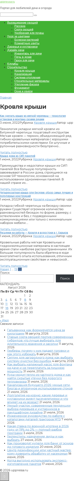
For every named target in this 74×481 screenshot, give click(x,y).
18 (6, 308)
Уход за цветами (18, 36)
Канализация (23, 74)
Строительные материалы (31, 81)
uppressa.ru (7, 1)
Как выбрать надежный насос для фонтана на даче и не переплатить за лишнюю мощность (39, 368)
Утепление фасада (26, 84)
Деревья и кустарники (22, 46)
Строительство (17, 67)
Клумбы (12, 64)
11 (6, 304)
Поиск (5, 272)
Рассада (19, 26)
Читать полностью (13, 152)
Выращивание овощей (22, 22)
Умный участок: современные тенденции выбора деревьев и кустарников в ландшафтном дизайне (39, 409)
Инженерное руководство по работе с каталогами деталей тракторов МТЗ (36, 417)
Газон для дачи (24, 60)
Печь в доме (23, 57)
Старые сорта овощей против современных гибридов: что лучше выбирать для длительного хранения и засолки (40, 340)
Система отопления (27, 77)
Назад (4, 269)
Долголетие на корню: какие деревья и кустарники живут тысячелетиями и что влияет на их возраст (37, 399)
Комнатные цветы (27, 43)
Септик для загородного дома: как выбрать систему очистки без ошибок (40, 359)
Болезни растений (26, 40)
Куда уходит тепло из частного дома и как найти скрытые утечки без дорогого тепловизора (39, 378)
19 (15, 269)
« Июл (4, 320)
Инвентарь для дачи (28, 53)
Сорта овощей (23, 29)
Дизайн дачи (15, 50)
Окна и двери (23, 91)
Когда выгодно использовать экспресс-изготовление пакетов (37, 462)
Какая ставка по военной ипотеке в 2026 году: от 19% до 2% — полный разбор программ (38, 429)
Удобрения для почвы (29, 33)
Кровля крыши (24, 70)
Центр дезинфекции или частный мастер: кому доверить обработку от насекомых (39, 451)
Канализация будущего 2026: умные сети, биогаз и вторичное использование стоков (40, 386)
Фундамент (22, 88)
